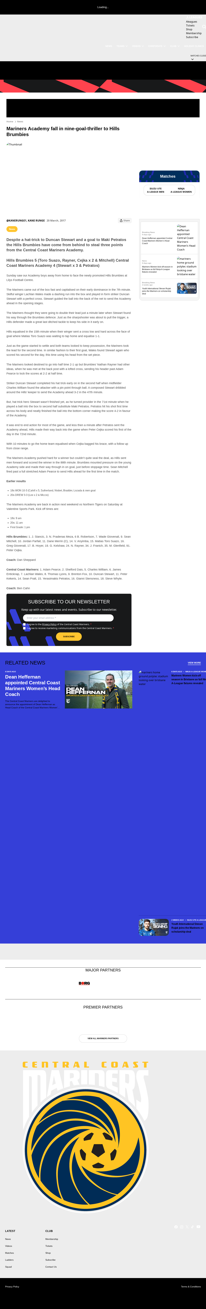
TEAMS (120, 46)
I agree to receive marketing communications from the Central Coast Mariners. (70, 628)
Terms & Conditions (191, 1286)
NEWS (108, 46)
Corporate (155, 46)
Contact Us (51, 1266)
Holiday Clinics (194, 46)
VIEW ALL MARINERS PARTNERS (103, 1038)
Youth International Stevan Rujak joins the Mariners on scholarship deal (156, 291)
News (20, 121)
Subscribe (69, 636)
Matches (9, 1253)
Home (9, 121)
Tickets (48, 1246)
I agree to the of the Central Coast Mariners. (59, 624)
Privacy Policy (49, 624)
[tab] (155, 190)
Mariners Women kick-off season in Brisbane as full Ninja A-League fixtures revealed (157, 269)
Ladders (9, 1260)
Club (173, 46)
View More (194, 662)
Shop (48, 1253)
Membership (51, 1239)
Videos (136, 46)
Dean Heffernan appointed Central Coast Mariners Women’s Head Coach (157, 241)
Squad (8, 1266)
